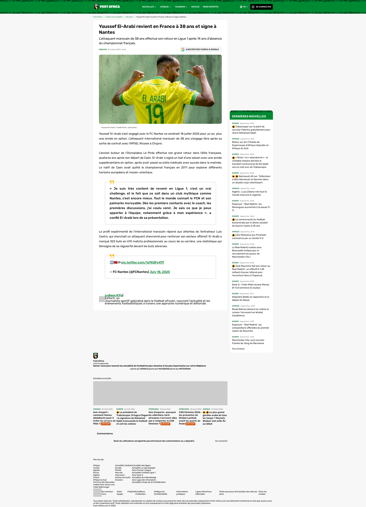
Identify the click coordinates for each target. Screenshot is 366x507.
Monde (118, 470)
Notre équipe (120, 492)
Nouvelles (148, 7)
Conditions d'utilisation (140, 492)
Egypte (96, 470)
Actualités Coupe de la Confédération (149, 482)
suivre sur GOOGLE (139, 368)
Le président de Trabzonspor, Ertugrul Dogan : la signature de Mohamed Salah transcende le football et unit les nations (132, 418)
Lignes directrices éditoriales (203, 492)
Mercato (129, 17)
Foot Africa (97, 17)
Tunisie (96, 468)
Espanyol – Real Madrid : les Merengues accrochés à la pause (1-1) (251, 207)
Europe (118, 468)
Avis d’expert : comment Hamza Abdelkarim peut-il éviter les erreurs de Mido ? (104, 418)
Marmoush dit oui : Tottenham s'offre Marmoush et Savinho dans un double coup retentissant (251, 179)
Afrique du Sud (100, 480)
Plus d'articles (238, 349)
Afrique (164, 7)
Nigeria (96, 475)
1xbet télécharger (101, 487)
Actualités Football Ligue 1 (144, 473)
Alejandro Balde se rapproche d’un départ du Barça (250, 298)
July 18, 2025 (160, 272)
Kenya (96, 473)
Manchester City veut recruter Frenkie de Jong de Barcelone (248, 342)
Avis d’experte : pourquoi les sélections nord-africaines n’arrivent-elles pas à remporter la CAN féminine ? (163, 418)
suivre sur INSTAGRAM (180, 368)
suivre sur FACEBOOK (158, 368)
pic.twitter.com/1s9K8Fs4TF (142, 262)
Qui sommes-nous (108, 492)
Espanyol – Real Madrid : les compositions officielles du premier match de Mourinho (250, 327)
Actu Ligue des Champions (144, 480)
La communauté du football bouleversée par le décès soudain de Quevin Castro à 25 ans (250, 222)
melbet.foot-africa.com (104, 485)
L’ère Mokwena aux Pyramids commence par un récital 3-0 (249, 236)
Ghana (96, 477)
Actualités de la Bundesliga (144, 477)
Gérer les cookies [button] (262, 492)
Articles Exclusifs (123, 477)
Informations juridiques (182, 492)
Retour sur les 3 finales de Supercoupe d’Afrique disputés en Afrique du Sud (250, 145)
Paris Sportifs (210, 7)
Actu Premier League (141, 470)
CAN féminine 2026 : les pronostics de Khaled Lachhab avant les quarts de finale (190, 418)
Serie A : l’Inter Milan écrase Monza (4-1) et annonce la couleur (250, 286)
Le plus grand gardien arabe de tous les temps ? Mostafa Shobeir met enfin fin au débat (215, 418)
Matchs (195, 7)
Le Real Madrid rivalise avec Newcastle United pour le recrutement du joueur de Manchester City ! (247, 252)
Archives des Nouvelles (104, 482)
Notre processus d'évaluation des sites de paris (238, 492)
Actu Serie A (137, 475)
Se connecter (263, 7)
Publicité (131, 491)
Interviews (120, 475)
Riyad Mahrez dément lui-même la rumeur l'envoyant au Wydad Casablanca (250, 312)
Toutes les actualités (114, 17)
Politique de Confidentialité (160, 492)
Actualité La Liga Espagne (143, 468)
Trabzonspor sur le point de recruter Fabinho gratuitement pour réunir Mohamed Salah (251, 129)
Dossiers (119, 480)
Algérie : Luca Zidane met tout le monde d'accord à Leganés (249, 193)
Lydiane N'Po (114, 295)
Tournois (180, 7)
